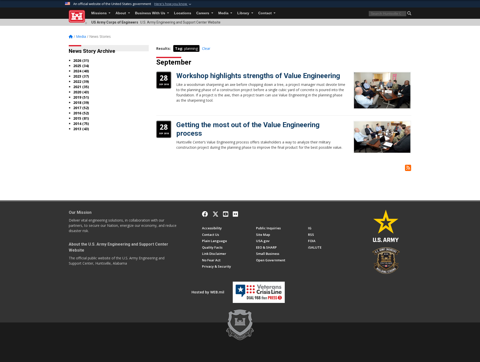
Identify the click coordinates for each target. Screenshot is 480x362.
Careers (203, 13)
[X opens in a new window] (215, 214)
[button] (173, 4)
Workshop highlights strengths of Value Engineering (258, 76)
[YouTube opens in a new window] (225, 214)
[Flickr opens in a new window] (235, 214)
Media (224, 13)
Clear (206, 48)
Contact (265, 13)
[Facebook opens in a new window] (205, 214)
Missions (99, 13)
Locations (182, 13)
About (121, 13)
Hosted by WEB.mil (208, 292)
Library (243, 13)
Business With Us (150, 13)
